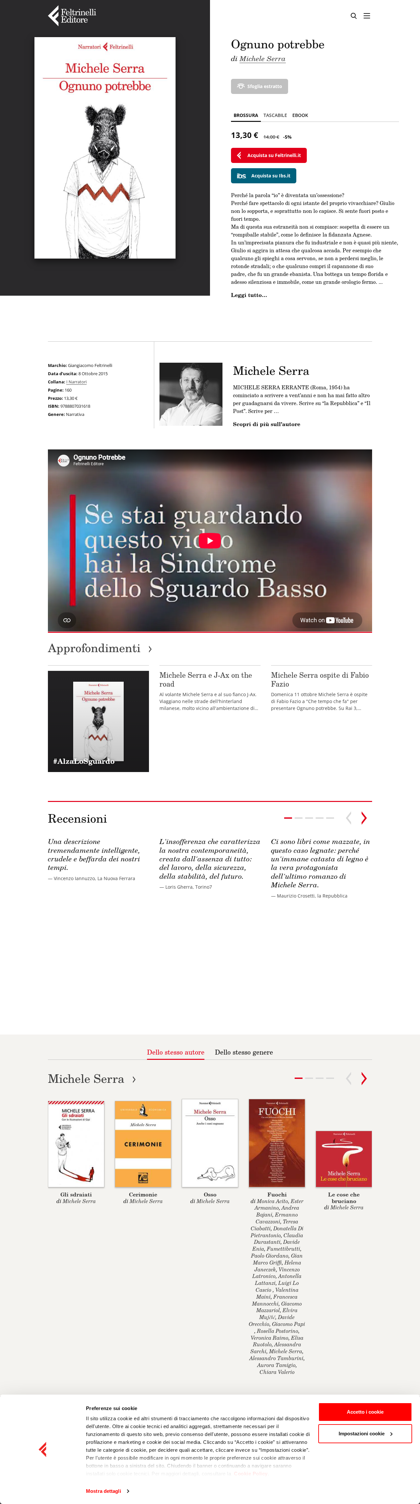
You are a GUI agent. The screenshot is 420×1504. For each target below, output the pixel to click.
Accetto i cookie (365, 1412)
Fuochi (277, 1194)
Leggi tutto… (249, 295)
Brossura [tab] (246, 115)
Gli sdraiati (76, 1194)
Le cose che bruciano (344, 1197)
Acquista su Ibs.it (270, 175)
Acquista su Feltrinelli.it (274, 155)
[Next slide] (364, 818)
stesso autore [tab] (175, 1052)
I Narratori (76, 382)
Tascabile (275, 115)
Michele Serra (263, 58)
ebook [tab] (300, 115)
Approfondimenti (100, 648)
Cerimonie (143, 1194)
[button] (299, 818)
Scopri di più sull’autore (266, 424)
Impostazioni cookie (362, 1433)
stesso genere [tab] (244, 1052)
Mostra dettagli (103, 1491)
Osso (210, 1194)
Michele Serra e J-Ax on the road (205, 679)
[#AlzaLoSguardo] (98, 721)
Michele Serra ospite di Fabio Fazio (320, 679)
